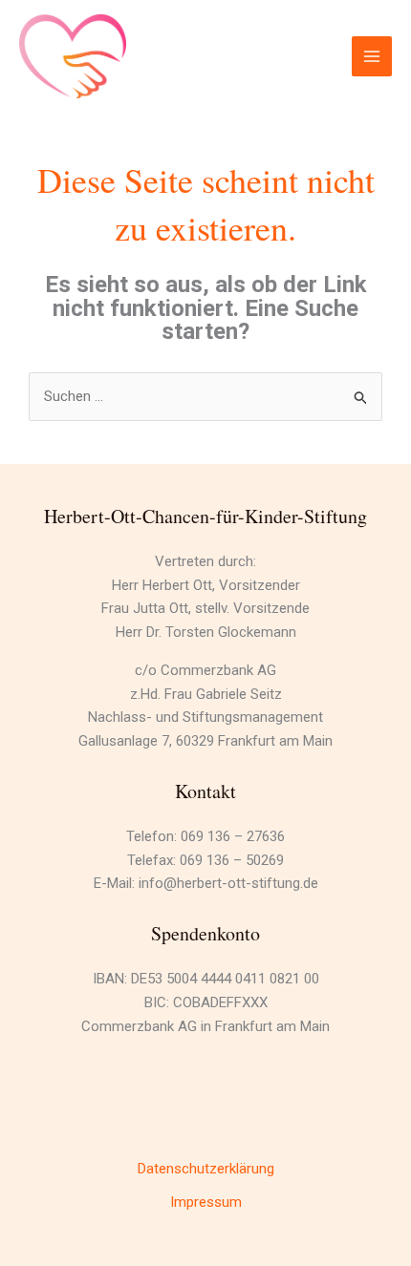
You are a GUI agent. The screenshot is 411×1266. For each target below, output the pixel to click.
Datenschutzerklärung (206, 1168)
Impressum (206, 1202)
